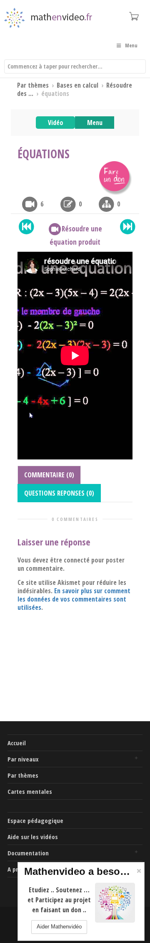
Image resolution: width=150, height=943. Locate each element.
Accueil (17, 743)
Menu (94, 122)
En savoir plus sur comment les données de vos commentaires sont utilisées (74, 599)
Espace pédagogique (35, 820)
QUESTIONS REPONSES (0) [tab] (59, 493)
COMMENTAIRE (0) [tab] (49, 474)
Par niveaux (23, 759)
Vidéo (55, 122)
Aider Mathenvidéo (59, 926)
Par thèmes (23, 775)
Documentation (28, 853)
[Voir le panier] (133, 16)
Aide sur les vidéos (33, 836)
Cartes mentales (30, 791)
